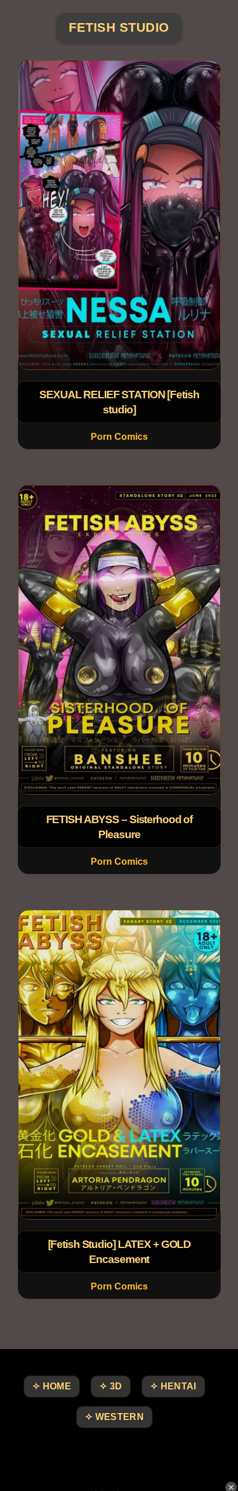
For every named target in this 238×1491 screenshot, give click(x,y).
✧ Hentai (173, 1386)
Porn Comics (118, 437)
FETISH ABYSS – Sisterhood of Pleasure (119, 826)
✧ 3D (110, 1386)
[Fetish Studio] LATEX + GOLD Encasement (119, 1251)
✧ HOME (51, 1386)
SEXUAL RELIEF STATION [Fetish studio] (119, 402)
